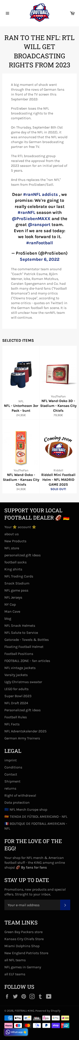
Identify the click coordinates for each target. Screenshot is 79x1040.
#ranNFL (26, 212)
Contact (10, 774)
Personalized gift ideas (22, 710)
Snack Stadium (16, 583)
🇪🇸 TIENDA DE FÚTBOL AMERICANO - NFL (35, 816)
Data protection (17, 802)
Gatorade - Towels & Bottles (26, 640)
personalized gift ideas (22, 555)
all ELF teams (14, 974)
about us (11, 534)
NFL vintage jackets (20, 668)
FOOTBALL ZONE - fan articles (27, 661)
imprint (10, 760)
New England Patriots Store (26, 953)
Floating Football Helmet (23, 647)
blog (7, 618)
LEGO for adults (16, 689)
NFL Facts (12, 724)
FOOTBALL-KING (24, 1010)
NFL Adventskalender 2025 (25, 731)
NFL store (11, 548)
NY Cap (10, 604)
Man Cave (12, 611)
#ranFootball (39, 242)
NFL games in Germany (22, 967)
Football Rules (15, 717)
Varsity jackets (16, 675)
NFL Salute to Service (21, 632)
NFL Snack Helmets (19, 625)
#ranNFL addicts (40, 194)
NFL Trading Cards (18, 576)
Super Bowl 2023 (17, 696)
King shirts (13, 569)
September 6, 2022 (39, 259)
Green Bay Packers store (23, 932)
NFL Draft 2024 (16, 703)
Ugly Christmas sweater (23, 682)
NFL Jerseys (13, 597)
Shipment (12, 781)
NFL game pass (16, 590)
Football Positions (18, 654)
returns (10, 788)
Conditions (13, 767)
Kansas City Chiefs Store (24, 939)
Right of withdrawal (20, 795)
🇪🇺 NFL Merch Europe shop (25, 809)
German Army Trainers (22, 738)
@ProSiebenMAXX (31, 218)
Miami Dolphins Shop (22, 946)
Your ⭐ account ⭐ (20, 527)
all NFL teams (15, 960)
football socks (15, 562)
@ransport (39, 224)
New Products (15, 541)
